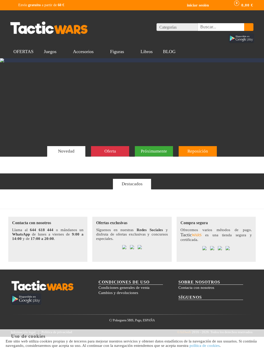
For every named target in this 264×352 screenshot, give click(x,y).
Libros (147, 51)
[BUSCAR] (248, 27)
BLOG (169, 51)
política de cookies (204, 345)
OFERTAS (23, 51)
